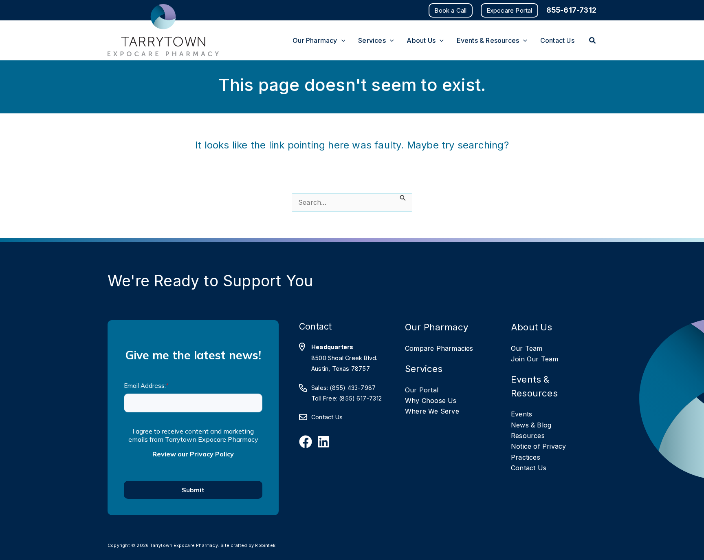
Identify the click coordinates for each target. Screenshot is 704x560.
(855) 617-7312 (360, 398)
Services (424, 368)
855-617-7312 (571, 10)
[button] (450, 10)
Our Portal (421, 390)
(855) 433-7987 (353, 387)
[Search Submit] (403, 197)
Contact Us (327, 417)
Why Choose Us (431, 400)
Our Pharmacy (436, 326)
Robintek (265, 545)
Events (521, 414)
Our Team (527, 348)
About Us (531, 326)
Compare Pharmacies (439, 348)
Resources (528, 436)
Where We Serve (432, 411)
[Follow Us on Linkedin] (323, 441)
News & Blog (531, 425)
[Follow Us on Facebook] (305, 441)
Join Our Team (535, 359)
